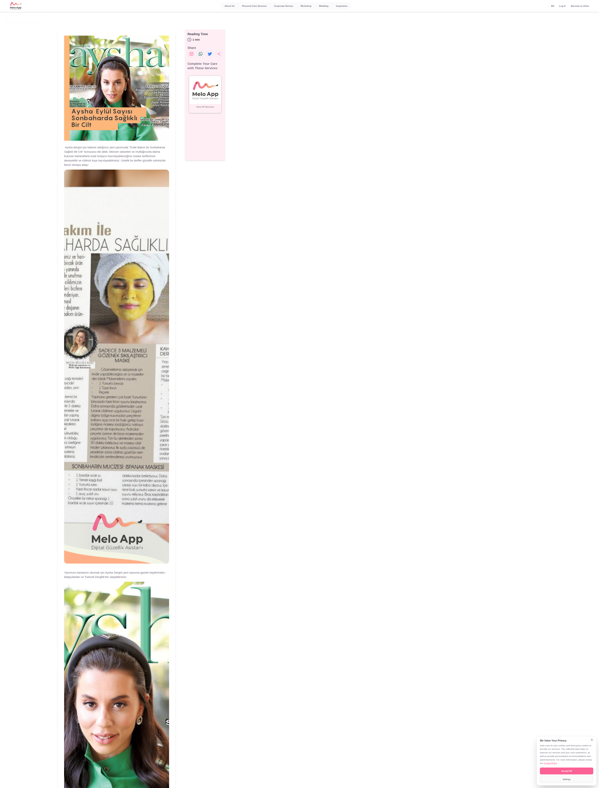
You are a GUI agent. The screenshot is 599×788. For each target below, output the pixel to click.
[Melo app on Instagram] (191, 54)
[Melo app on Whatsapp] (201, 54)
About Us (230, 6)
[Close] (591, 740)
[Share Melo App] (219, 54)
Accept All (566, 771)
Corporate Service (283, 6)
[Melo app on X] (210, 54)
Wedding (324, 6)
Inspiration (342, 6)
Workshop (306, 6)
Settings (567, 779)
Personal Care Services (254, 6)
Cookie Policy (550, 763)
